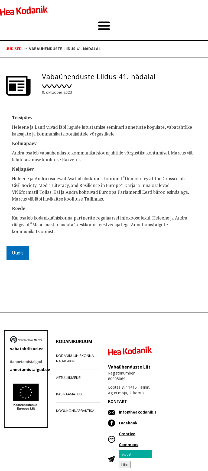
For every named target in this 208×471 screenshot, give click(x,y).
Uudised (13, 48)
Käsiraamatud (69, 394)
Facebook (128, 422)
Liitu (124, 464)
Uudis (18, 253)
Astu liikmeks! (68, 377)
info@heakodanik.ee (139, 412)
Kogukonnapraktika (75, 410)
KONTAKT (117, 401)
